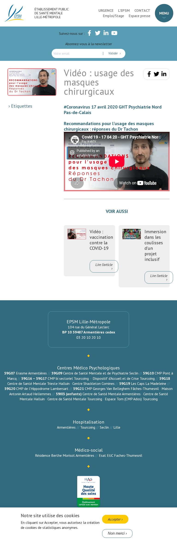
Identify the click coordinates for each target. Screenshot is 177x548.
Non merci (116, 533)
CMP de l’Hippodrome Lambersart (42, 388)
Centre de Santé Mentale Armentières (112, 394)
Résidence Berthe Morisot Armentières (64, 455)
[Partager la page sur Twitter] (156, 75)
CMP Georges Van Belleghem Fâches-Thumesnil (122, 388)
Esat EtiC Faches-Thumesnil (120, 455)
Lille (116, 427)
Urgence (105, 10)
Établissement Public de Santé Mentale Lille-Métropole (51, 13)
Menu (164, 13)
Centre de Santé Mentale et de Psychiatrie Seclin (100, 373)
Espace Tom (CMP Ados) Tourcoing (131, 399)
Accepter (114, 519)
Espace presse (139, 15)
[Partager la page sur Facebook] (149, 75)
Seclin (104, 427)
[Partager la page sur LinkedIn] (164, 75)
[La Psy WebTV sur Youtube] (114, 34)
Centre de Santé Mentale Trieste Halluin (38, 383)
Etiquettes (21, 106)
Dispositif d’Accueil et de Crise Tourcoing (124, 378)
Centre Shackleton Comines (93, 383)
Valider (113, 53)
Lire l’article (103, 264)
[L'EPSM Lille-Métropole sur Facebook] (89, 34)
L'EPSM (124, 10)
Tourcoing (87, 427)
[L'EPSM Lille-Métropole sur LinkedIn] (106, 34)
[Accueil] (15, 13)
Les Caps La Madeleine (148, 383)
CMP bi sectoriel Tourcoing (68, 378)
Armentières (66, 427)
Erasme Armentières (31, 373)
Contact (142, 10)
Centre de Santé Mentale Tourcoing (74, 399)
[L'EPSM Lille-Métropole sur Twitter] (97, 34)
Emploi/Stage (113, 15)
